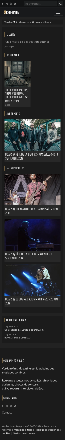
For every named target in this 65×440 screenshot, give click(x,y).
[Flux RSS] (15, 3)
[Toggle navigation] (58, 12)
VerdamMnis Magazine (17, 22)
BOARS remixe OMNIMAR (17, 337)
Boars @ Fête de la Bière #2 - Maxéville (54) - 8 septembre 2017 (31, 156)
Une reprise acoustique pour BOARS (24, 329)
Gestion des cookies (24, 433)
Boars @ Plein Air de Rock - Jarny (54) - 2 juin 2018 (31, 211)
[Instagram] (7, 3)
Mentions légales (23, 429)
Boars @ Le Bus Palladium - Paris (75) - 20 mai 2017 (31, 301)
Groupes (37, 22)
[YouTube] (11, 3)
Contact (7, 412)
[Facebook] (2, 3)
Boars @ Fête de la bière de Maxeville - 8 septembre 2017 (28, 256)
